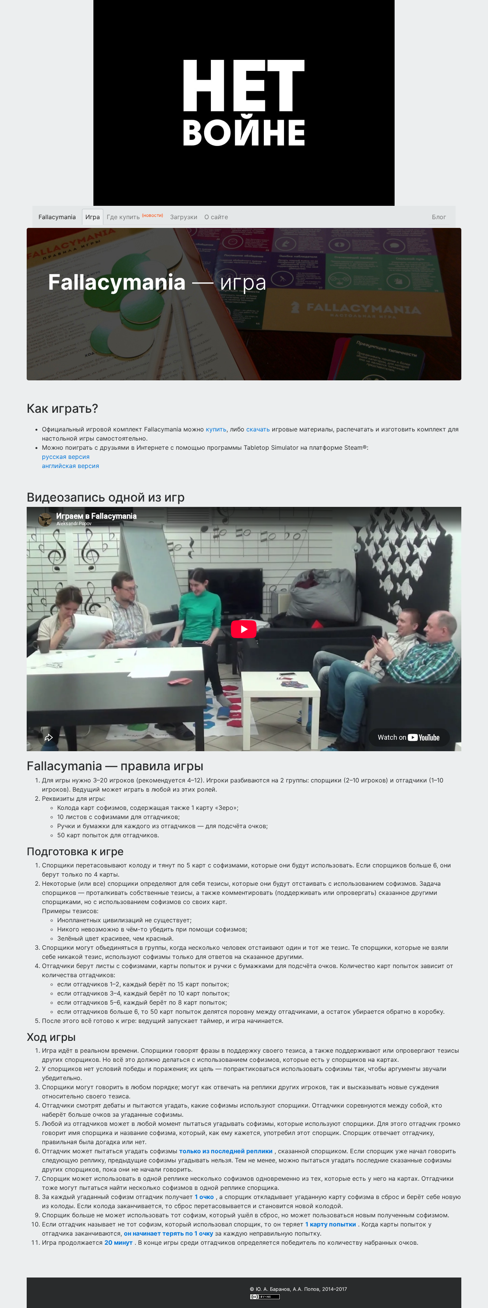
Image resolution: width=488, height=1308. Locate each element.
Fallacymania (57, 217)
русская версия (66, 456)
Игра (92, 217)
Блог (439, 217)
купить (216, 429)
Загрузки (183, 217)
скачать (258, 429)
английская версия (70, 466)
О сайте (216, 217)
